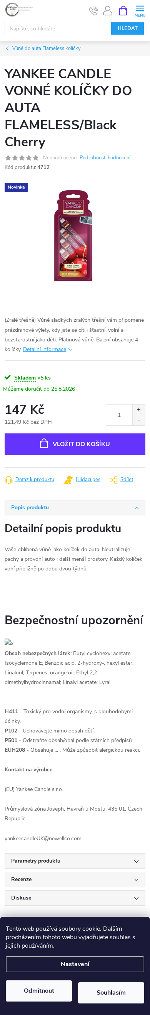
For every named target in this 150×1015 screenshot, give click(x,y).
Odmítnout (39, 991)
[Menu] (140, 10)
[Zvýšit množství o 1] (138, 410)
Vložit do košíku (81, 444)
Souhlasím (111, 992)
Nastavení (75, 964)
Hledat (128, 28)
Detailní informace (44, 349)
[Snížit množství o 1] (138, 420)
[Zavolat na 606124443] (93, 11)
